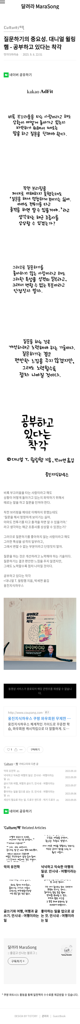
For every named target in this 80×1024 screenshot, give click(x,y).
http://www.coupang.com (25, 712)
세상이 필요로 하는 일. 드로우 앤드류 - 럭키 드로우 (29, 800)
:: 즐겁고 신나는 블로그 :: (22, 953)
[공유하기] (15, 750)
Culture (8, 764)
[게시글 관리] (21, 750)
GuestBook (59, 1016)
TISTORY (32, 1016)
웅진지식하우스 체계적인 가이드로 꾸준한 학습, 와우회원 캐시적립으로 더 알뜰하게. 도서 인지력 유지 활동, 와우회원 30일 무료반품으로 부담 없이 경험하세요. (40, 726)
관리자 (45, 1016)
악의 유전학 (10, 771)
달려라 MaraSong (40, 6)
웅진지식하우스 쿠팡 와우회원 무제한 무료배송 (39, 718)
